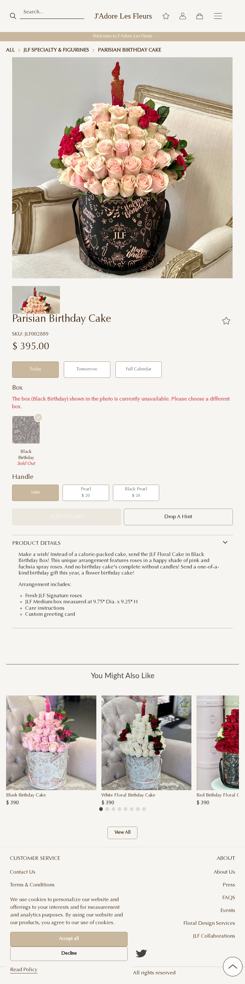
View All (122, 833)
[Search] (13, 16)
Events (227, 910)
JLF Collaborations (214, 936)
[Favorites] (226, 321)
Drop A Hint (178, 517)
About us (224, 872)
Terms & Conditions (32, 885)
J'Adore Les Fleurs (123, 16)
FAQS (228, 898)
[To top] (232, 966)
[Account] (182, 16)
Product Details (36, 543)
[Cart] (199, 16)
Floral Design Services (209, 923)
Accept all (69, 939)
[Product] (51, 742)
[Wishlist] (165, 16)
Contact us (22, 872)
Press (229, 885)
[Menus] (218, 16)
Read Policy (23, 969)
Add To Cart (67, 517)
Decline (69, 953)
